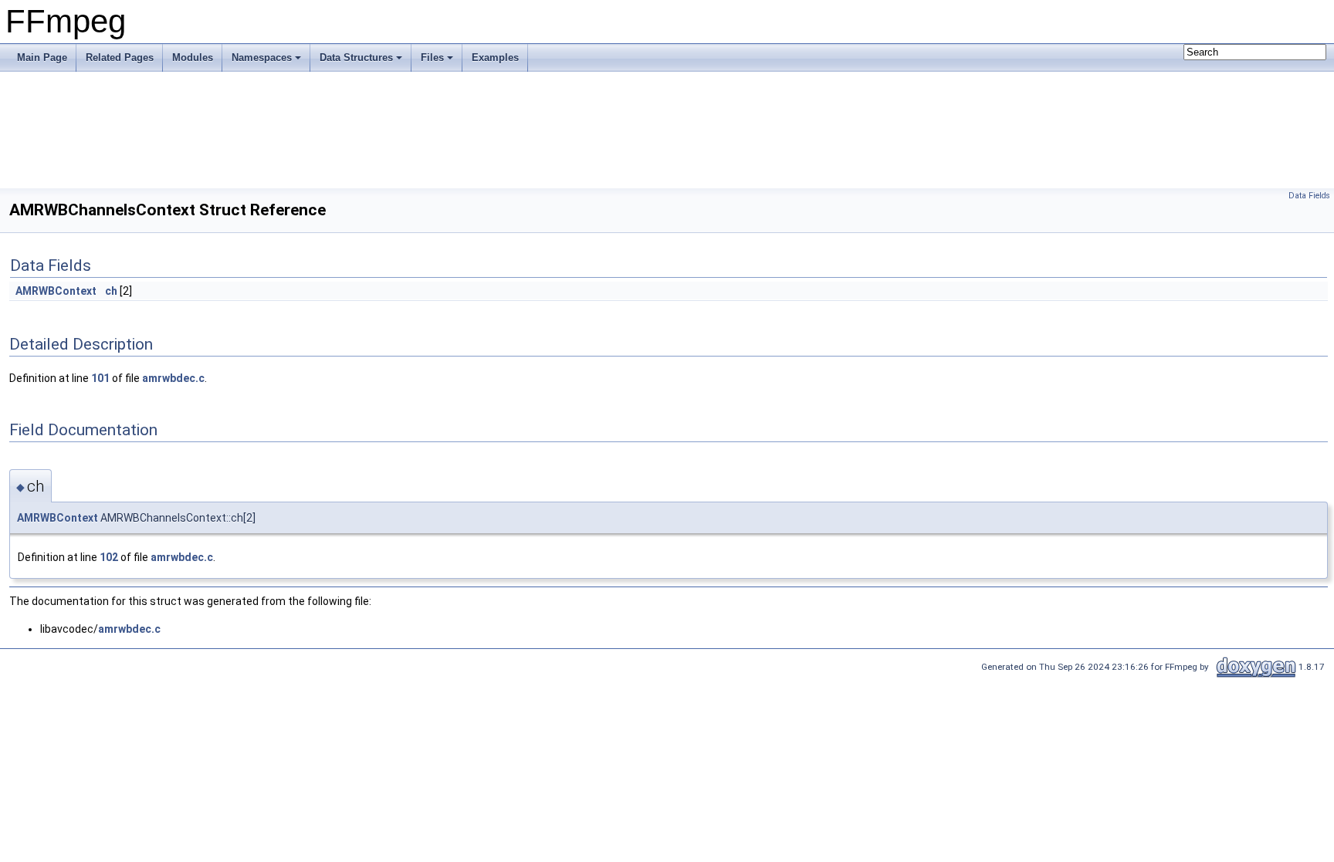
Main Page (42, 57)
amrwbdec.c (173, 378)
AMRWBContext (55, 291)
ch (111, 291)
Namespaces (262, 57)
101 (100, 378)
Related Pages (120, 57)
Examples (495, 57)
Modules (192, 57)
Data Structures (356, 57)
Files (432, 57)
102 (109, 557)
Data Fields (1309, 196)
